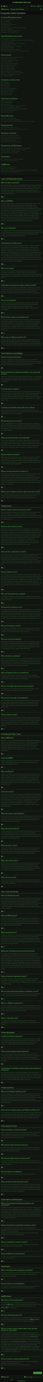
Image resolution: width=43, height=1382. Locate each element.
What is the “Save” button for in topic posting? (12, 72)
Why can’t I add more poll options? (9, 63)
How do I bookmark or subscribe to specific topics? (13, 149)
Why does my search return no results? (10, 137)
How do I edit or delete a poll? (8, 65)
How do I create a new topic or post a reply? (11, 57)
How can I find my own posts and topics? (11, 141)
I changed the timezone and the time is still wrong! (13, 43)
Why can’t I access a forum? (8, 66)
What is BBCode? (5, 82)
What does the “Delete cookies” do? (9, 32)
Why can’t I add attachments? (8, 68)
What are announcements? (7, 90)
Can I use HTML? (5, 83)
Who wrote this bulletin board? (8, 167)
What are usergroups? (6, 104)
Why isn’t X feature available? (8, 168)
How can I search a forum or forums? (10, 135)
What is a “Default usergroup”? (8, 110)
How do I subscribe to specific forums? (10, 151)
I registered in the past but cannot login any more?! (13, 27)
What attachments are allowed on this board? (12, 159)
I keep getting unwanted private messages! (11, 119)
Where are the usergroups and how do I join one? (13, 105)
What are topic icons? (6, 94)
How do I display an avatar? (7, 47)
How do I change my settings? (8, 38)
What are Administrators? (7, 101)
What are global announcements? (9, 88)
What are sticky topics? (6, 91)
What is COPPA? (5, 21)
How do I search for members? (8, 140)
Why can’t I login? (5, 26)
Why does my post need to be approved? (10, 74)
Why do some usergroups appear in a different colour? (14, 108)
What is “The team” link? (7, 112)
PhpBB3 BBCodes (22, 1380)
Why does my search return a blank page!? (11, 138)
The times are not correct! (7, 41)
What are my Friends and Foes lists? (10, 127)
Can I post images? (5, 87)
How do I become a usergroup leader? (10, 107)
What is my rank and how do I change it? (10, 49)
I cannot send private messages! (8, 118)
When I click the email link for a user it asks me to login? (14, 51)
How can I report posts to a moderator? (11, 71)
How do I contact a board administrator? (11, 171)
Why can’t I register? (6, 23)
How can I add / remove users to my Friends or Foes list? (15, 129)
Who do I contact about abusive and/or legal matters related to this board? (19, 170)
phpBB (4, 430)
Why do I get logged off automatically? (10, 30)
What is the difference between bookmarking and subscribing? (16, 148)
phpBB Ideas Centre (34, 1319)
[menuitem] (5, 6)
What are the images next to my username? (11, 46)
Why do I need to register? (7, 19)
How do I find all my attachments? (9, 160)
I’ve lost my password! (6, 29)
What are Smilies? (5, 85)
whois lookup (34, 1336)
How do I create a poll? (6, 62)
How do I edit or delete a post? (8, 58)
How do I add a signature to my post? (10, 60)
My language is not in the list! (8, 44)
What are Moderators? (6, 102)
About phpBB (4, 1307)
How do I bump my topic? (7, 76)
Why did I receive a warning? (8, 69)
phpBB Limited (9, 1304)
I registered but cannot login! (8, 24)
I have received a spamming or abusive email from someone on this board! (18, 121)
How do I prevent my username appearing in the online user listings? (17, 40)
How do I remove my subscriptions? (9, 152)
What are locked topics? (7, 93)
